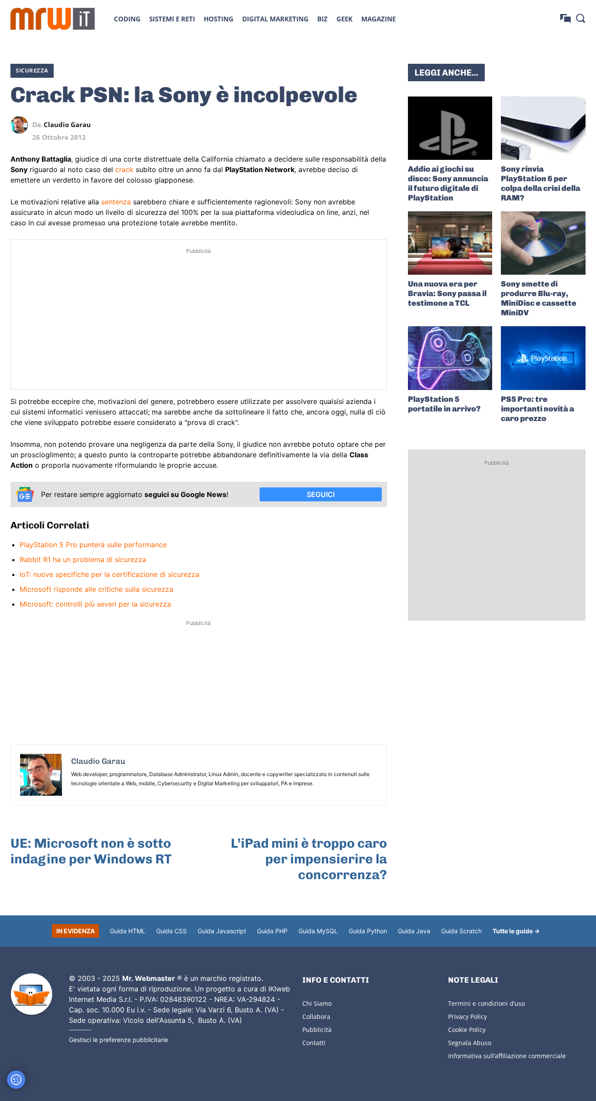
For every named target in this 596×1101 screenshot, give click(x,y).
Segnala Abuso (469, 1043)
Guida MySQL (318, 931)
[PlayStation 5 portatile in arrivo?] (450, 358)
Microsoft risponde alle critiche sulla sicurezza (96, 589)
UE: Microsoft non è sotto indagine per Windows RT (91, 851)
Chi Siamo (317, 1003)
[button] (580, 18)
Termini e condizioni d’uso (486, 1003)
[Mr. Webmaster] (31, 994)
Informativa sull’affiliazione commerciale (507, 1056)
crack (124, 169)
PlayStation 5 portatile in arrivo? (444, 404)
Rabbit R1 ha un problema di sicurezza (83, 559)
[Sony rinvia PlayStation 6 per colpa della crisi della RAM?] (543, 128)
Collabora (316, 1016)
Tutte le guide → (516, 931)
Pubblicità (317, 1029)
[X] (298, 125)
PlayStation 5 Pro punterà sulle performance (93, 544)
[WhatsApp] (338, 125)
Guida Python (368, 931)
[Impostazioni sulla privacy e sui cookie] (16, 1079)
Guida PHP (272, 931)
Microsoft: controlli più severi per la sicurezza (95, 604)
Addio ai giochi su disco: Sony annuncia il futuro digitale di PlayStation (448, 183)
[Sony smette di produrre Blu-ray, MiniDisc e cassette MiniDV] (543, 243)
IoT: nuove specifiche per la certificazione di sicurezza (109, 574)
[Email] (378, 125)
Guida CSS (171, 931)
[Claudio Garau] (21, 125)
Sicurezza (32, 70)
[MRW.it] (52, 19)
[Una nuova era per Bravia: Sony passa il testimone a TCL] (450, 243)
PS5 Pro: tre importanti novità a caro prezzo (537, 408)
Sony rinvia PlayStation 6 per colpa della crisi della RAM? (540, 183)
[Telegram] (358, 125)
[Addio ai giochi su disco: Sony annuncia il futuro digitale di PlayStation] (450, 128)
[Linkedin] (318, 125)
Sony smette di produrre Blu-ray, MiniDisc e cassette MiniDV (538, 298)
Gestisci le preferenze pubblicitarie (118, 1039)
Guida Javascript (222, 931)
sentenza (116, 201)
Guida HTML (127, 931)
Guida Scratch (461, 931)
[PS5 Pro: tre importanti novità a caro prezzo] (543, 358)
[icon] (565, 18)
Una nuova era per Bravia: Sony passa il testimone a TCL (447, 293)
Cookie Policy (467, 1029)
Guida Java (414, 931)
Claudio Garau (67, 124)
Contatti (313, 1043)
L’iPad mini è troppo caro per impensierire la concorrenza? (309, 859)
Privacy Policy (467, 1016)
